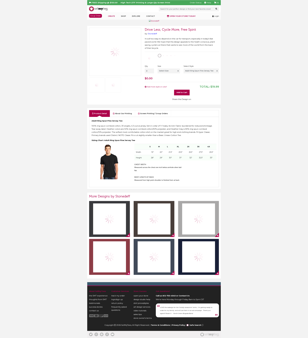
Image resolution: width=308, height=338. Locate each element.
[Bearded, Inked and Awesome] (154, 219)
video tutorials (140, 310)
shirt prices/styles (141, 303)
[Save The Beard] (109, 219)
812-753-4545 (169, 296)
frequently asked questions (119, 308)
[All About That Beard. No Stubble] (109, 257)
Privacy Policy (178, 325)
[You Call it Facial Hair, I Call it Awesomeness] (198, 219)
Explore (136, 16)
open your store (141, 296)
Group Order (95, 16)
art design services (142, 307)
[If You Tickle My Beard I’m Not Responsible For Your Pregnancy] (154, 257)
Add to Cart (181, 92)
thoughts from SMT (98, 299)
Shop (123, 16)
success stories (96, 307)
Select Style (189, 66)
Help (208, 2)
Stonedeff (152, 33)
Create (111, 16)
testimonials (94, 303)
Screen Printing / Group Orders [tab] (154, 113)
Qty (146, 66)
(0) (217, 2)
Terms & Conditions (160, 325)
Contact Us (184, 296)
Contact (150, 16)
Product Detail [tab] (100, 113)
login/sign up (117, 299)
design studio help (142, 299)
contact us (94, 310)
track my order (118, 296)
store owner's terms (143, 318)
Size (159, 66)
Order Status (195, 2)
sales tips (138, 314)
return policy (117, 303)
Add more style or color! (156, 87)
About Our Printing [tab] (123, 113)
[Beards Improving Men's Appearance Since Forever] (198, 257)
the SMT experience (98, 296)
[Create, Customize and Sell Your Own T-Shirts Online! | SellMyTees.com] (98, 9)
